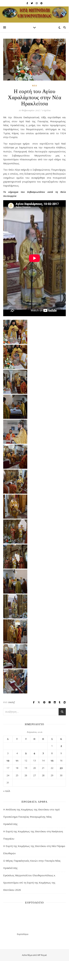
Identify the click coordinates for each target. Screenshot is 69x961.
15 (52, 760)
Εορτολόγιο (22, 934)
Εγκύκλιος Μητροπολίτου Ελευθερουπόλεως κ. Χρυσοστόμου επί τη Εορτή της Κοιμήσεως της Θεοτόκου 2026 (29, 882)
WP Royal (42, 955)
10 (7, 760)
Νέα (34, 85)
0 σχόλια (46, 110)
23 (61, 768)
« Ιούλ (6, 791)
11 (17, 760)
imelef (11, 702)
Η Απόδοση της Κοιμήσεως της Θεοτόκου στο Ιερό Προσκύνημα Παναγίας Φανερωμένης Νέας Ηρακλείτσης (31, 817)
